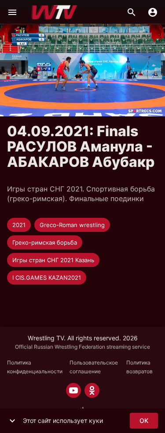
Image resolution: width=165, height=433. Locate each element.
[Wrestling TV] (54, 12)
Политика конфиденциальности (34, 367)
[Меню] (12, 12)
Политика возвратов (139, 367)
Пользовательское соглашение (94, 367)
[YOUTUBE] (73, 390)
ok (143, 420)
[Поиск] (131, 12)
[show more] (12, 420)
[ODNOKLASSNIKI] (91, 390)
